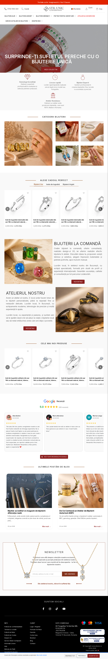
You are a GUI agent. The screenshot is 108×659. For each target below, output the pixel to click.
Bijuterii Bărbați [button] (43, 16)
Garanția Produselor (11, 652)
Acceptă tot (93, 656)
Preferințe (82, 656)
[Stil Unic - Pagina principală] (54, 9)
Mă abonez (70, 574)
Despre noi (8, 638)
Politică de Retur (9, 632)
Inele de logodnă (53, 184)
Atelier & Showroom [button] (86, 16)
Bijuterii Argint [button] (25, 16)
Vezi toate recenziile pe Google (55, 457)
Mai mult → (46, 526)
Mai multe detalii (42, 655)
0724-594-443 (12, 9)
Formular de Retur (36, 629)
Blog (31, 641)
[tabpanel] (54, 48)
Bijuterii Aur (38, 184)
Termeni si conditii (10, 629)
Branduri (33, 638)
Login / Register (35, 626)
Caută (26, 9)
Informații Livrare (10, 643)
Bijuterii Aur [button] (10, 16)
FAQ (5, 646)
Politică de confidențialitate (13, 626)
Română (77, 9)
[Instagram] (50, 609)
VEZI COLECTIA (50, 70)
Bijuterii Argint (68, 184)
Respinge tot (70, 656)
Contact (32, 643)
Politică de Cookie (10, 635)
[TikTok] (57, 609)
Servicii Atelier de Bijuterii (12, 641)
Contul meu (34, 635)
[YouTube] (63, 609)
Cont (90, 9)
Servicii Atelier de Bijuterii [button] (16, 21)
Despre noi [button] (36, 21)
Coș (100, 9)
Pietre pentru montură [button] (64, 16)
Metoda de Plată (9, 649)
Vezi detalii (78, 282)
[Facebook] (43, 609)
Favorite (32, 632)
